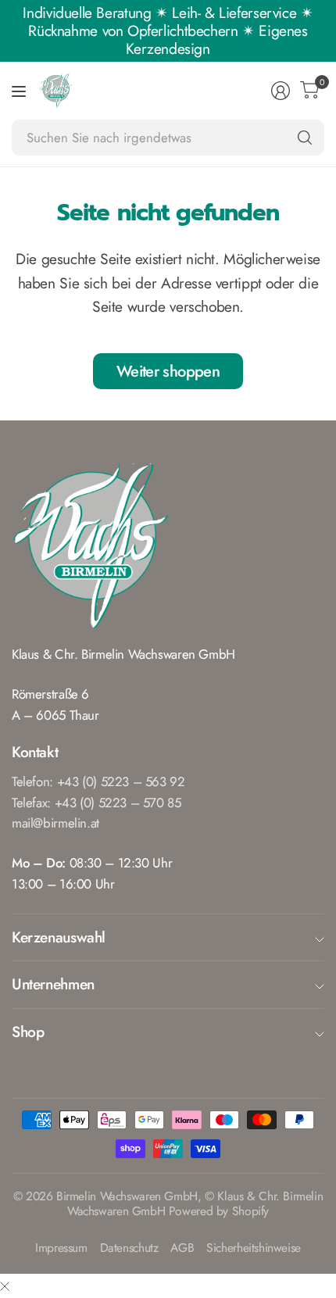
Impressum (61, 1248)
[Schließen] (4, 1285)
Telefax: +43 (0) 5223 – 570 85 (96, 802)
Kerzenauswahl (58, 937)
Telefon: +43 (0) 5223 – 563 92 (98, 781)
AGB (182, 1248)
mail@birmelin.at (55, 822)
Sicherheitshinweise (253, 1248)
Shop (28, 1031)
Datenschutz (129, 1248)
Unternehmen (53, 984)
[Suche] (304, 138)
